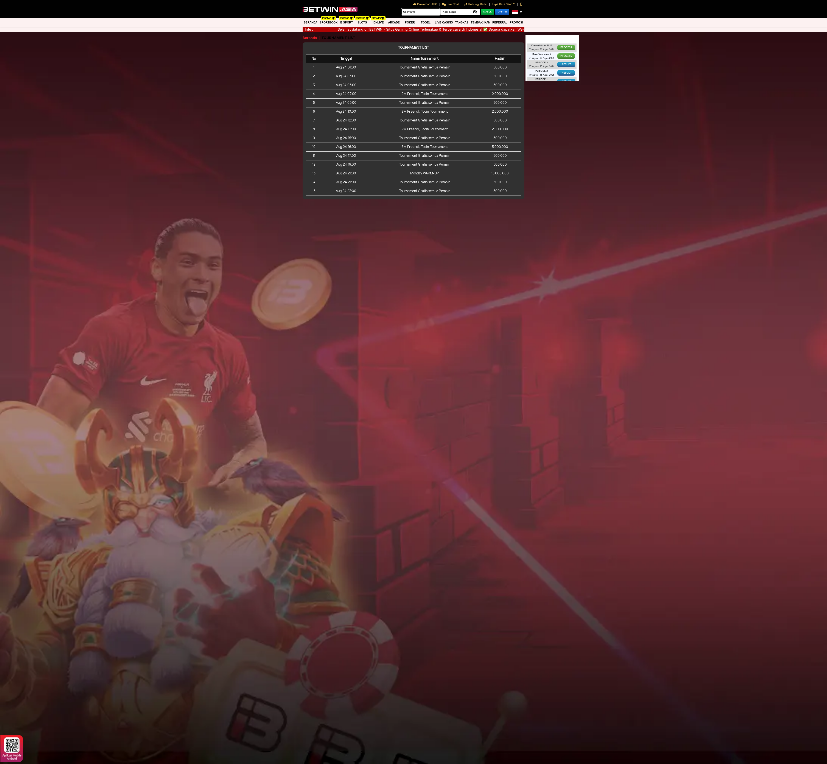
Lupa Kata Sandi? (504, 4)
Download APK (427, 4)
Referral (499, 22)
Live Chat (452, 4)
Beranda (310, 22)
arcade (394, 22)
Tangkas (461, 22)
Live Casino (444, 22)
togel (426, 22)
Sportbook (328, 22)
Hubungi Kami (477, 4)
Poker (410, 22)
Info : (309, 29)
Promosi (516, 22)
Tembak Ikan (480, 22)
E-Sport (346, 22)
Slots (362, 22)
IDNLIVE (378, 22)
